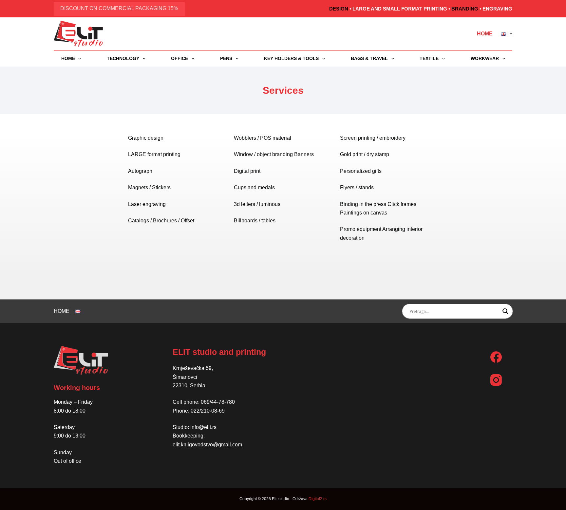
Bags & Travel (369, 58)
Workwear (485, 58)
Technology (123, 58)
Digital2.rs (318, 499)
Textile (429, 58)
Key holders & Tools (291, 58)
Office (179, 58)
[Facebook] (496, 357)
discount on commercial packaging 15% (119, 8)
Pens (226, 58)
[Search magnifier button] (505, 311)
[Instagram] (496, 380)
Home (485, 33)
